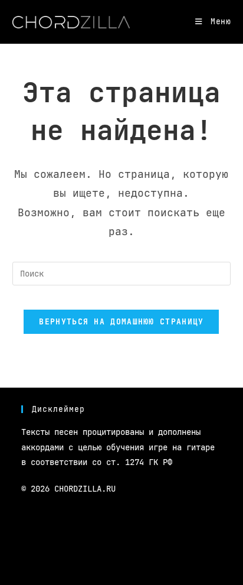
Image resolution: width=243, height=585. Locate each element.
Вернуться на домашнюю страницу (121, 322)
